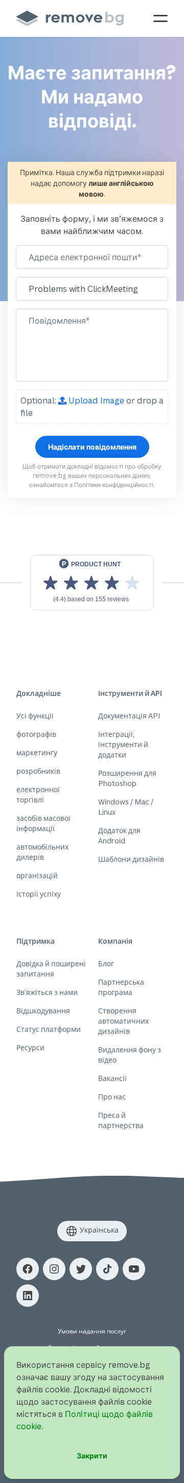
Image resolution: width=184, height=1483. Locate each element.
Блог (106, 963)
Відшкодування (43, 1010)
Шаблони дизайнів (131, 859)
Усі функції (35, 716)
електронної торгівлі (38, 794)
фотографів (36, 734)
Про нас (112, 1096)
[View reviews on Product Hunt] (92, 582)
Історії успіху (38, 894)
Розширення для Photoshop (127, 778)
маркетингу (36, 752)
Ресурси (30, 1047)
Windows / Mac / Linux (125, 807)
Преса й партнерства (121, 1120)
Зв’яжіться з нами (47, 992)
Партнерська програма (121, 987)
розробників (38, 771)
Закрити (92, 1455)
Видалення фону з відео (129, 1055)
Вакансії (112, 1078)
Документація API (129, 716)
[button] (27, 1269)
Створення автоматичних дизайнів (123, 1021)
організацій (37, 875)
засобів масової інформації (43, 823)
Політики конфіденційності (113, 484)
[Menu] (160, 18)
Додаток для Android (119, 835)
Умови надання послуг (92, 1331)
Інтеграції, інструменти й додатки (123, 744)
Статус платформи (48, 1029)
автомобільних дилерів (42, 852)
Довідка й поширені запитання (51, 969)
